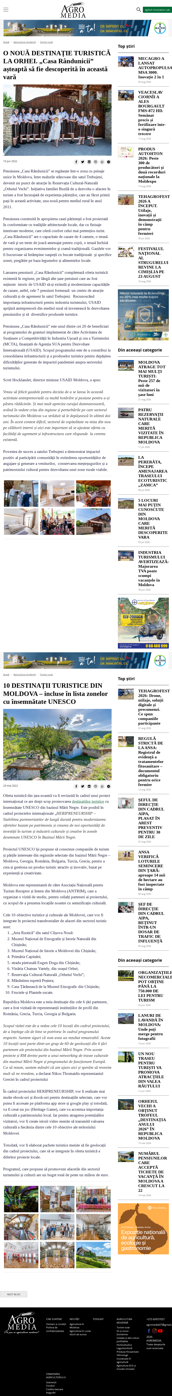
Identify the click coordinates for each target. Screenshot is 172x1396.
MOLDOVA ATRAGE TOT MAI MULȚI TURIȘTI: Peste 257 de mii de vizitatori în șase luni (151, 378)
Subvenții (51, 1382)
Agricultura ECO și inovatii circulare (126, 1367)
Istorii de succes (78, 1334)
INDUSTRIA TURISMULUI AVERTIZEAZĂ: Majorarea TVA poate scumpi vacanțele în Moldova (152, 568)
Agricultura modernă (24, 42)
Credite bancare (54, 1389)
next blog (13, 1294)
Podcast (98, 1319)
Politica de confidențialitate (55, 1329)
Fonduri (50, 1385)
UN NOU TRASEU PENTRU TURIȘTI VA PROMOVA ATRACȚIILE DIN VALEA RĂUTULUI (151, 1069)
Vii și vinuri (123, 1331)
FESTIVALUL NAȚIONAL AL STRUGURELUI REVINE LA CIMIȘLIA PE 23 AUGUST (152, 262)
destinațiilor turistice (88, 801)
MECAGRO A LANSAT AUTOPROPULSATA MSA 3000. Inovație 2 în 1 (152, 67)
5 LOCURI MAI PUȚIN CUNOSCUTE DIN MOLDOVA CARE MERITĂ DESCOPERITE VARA (152, 518)
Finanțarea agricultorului (56, 1375)
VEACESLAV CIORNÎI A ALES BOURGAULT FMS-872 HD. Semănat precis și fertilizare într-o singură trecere (152, 113)
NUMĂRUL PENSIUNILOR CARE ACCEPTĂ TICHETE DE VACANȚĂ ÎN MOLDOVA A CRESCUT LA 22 (152, 1172)
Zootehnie (122, 1334)
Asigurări (51, 1392)
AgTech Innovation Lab (157, 9)
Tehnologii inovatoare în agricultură (124, 1358)
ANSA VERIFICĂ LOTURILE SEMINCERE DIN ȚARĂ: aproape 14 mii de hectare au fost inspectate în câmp (151, 870)
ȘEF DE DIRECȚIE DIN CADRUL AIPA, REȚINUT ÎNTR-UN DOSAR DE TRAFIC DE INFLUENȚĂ (151, 922)
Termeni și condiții (56, 1324)
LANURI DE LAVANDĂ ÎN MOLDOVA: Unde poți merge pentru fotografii (150, 1027)
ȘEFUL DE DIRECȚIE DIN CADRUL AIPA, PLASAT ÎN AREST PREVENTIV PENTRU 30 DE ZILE (151, 818)
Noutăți (74, 1319)
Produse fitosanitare (128, 1351)
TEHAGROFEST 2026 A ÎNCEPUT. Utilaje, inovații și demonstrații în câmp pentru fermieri (152, 215)
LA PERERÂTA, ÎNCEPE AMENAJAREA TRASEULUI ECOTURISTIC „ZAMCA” (152, 471)
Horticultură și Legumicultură (124, 1346)
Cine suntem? (54, 1319)
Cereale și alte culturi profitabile (128, 1339)
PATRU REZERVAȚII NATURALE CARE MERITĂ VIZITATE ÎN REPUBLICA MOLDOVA (151, 425)
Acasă (6, 42)
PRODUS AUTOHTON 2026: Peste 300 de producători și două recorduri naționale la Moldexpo (151, 165)
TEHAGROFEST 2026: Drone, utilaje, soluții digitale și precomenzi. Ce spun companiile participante (152, 707)
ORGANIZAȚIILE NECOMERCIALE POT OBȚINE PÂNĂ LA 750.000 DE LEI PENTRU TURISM (152, 986)
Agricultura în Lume (80, 1331)
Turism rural (46, 42)
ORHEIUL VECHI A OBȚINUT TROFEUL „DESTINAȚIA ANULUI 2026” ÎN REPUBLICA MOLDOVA (152, 1119)
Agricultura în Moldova (77, 1325)
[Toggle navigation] (6, 9)
